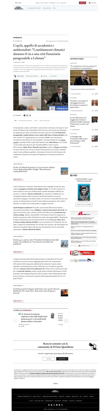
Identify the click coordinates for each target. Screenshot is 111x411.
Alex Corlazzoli (75, 146)
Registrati (62, 359)
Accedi (48, 359)
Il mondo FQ (62, 2)
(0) (23, 326)
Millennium (46, 2)
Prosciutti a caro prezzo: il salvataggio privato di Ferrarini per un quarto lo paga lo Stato (79, 104)
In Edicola (37, 2)
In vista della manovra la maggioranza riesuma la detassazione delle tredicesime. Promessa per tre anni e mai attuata (80, 122)
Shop (58, 2)
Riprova (56, 383)
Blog (42, 2)
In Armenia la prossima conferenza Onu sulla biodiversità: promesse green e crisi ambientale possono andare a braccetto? (34, 318)
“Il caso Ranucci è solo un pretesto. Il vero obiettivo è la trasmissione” (83, 67)
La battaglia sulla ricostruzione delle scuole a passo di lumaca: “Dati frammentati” (79, 139)
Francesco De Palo (23, 324)
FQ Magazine (53, 2)
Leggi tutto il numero (84, 204)
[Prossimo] (66, 321)
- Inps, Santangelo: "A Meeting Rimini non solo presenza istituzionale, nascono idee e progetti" (82, 218)
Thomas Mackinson (76, 110)
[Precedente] (15, 321)
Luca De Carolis (75, 94)
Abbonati (82, 3)
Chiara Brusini (75, 129)
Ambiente (17, 38)
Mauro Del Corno (19, 62)
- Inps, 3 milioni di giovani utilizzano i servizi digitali (83, 230)
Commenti (18, 115)
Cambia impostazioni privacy (50, 396)
